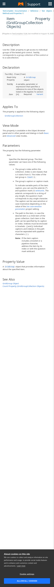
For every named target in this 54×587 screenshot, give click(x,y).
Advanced (11, 135)
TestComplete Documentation (15, 11)
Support (33, 4)
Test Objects (47, 11)
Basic (46, 133)
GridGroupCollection (14, 116)
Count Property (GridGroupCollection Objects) (23, 286)
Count (30, 177)
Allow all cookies (27, 581)
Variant (40, 94)
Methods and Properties (12, 13)
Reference (34, 11)
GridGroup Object (11, 283)
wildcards (40, 190)
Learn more (21, 566)
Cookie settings (27, 574)
